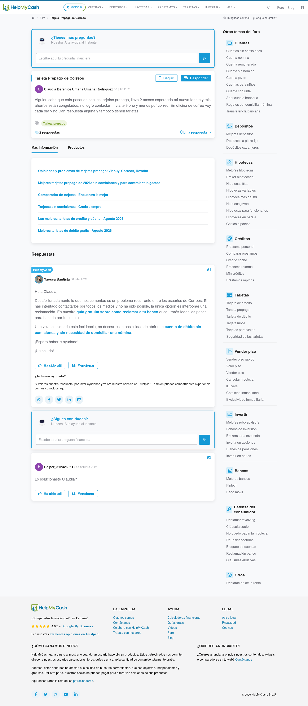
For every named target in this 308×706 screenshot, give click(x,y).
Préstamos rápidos (240, 280)
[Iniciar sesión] (302, 7)
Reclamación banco (241, 553)
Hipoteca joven (237, 203)
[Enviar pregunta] (204, 58)
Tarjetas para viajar (240, 329)
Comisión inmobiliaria (242, 392)
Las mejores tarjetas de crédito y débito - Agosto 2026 (80, 218)
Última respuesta (193, 132)
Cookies (227, 627)
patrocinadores (83, 681)
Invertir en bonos (238, 455)
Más (229, 7)
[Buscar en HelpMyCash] (269, 7)
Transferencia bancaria (243, 111)
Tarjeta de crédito (239, 302)
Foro (280, 7)
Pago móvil (234, 492)
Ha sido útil (52, 365)
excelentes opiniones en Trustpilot (75, 634)
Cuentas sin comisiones (244, 50)
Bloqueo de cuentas (241, 546)
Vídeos (172, 627)
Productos (76, 147)
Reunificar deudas (240, 539)
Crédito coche (236, 260)
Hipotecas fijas (237, 183)
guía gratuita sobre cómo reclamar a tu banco (117, 311)
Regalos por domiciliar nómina (249, 104)
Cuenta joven (236, 77)
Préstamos (166, 7)
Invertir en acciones (240, 442)
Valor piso (233, 365)
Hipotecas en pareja (241, 217)
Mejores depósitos (240, 133)
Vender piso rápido (240, 359)
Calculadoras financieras (184, 617)
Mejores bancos (238, 478)
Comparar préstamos (242, 253)
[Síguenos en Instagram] (56, 694)
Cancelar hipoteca (240, 379)
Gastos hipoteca (238, 223)
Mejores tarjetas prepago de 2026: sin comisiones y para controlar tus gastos (99, 182)
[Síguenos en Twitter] (45, 694)
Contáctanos (121, 622)
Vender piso (235, 372)
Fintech (231, 485)
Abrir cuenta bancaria (242, 97)
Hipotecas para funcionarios (247, 210)
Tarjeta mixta (235, 323)
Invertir (211, 7)
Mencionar (85, 365)
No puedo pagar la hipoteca (247, 533)
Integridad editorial (238, 18)
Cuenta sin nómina (240, 70)
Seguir (168, 78)
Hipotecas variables (241, 190)
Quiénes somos (123, 617)
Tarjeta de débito (238, 316)
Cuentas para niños (240, 84)
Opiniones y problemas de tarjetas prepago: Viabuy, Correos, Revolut (93, 170)
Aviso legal (229, 617)
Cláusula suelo (237, 526)
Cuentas (94, 7)
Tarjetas (190, 7)
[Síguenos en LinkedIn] (76, 694)
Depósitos (117, 7)
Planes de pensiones (242, 449)
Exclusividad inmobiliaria (245, 399)
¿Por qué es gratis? (265, 18)
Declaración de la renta (243, 582)
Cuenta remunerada (241, 64)
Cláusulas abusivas (241, 560)
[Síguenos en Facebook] (35, 694)
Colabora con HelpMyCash (131, 627)
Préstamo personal (240, 246)
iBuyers (232, 386)
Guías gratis (176, 622)
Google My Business (78, 626)
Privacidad (229, 622)
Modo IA (77, 7)
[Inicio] (21, 7)
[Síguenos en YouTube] (66, 694)
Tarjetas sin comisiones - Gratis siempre (69, 206)
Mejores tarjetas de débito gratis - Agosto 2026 (75, 230)
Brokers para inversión (243, 435)
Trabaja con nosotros (127, 632)
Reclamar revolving (240, 519)
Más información (44, 147)
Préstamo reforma (239, 266)
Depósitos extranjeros (242, 147)
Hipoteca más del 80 (241, 197)
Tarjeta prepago (54, 123)
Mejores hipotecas (240, 170)
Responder (198, 78)
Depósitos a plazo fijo (242, 140)
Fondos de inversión (241, 428)
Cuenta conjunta (238, 91)
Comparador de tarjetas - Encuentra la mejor (73, 194)
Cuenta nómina (237, 57)
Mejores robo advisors (242, 422)
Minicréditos (235, 273)
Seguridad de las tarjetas (244, 336)
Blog (290, 7)
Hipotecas (141, 7)
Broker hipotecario (240, 176)
